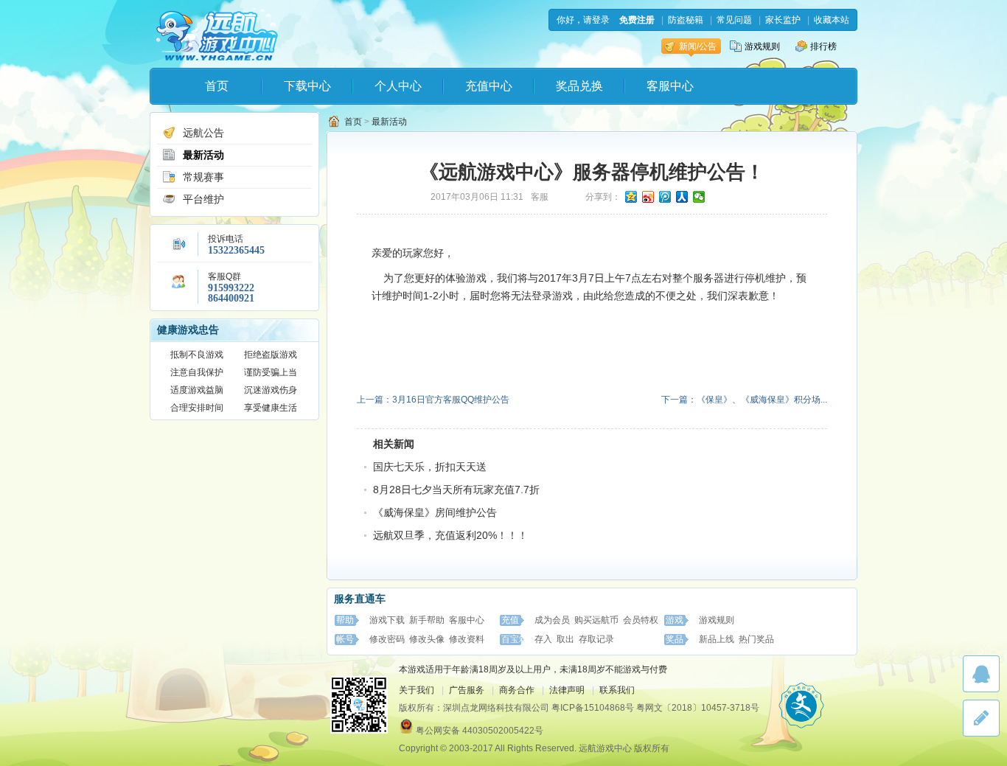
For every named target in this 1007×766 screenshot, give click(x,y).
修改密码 (387, 639)
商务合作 (516, 690)
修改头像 (427, 639)
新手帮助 (427, 620)
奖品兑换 (579, 86)
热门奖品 (756, 639)
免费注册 (637, 20)
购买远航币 (596, 620)
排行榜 (823, 46)
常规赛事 (203, 177)
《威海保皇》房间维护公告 (435, 512)
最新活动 (203, 155)
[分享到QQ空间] (631, 197)
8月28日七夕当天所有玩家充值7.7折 (456, 489)
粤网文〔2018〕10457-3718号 (697, 708)
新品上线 (716, 639)
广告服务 (466, 690)
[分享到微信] (699, 197)
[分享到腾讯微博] (665, 197)
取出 (565, 639)
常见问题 (734, 20)
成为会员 (552, 620)
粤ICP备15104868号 (592, 708)
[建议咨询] (981, 718)
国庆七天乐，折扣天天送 (430, 467)
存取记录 (596, 639)
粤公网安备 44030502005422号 (479, 730)
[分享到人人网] (682, 197)
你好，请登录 (583, 20)
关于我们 (416, 690)
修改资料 (466, 639)
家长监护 (783, 20)
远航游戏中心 (217, 34)
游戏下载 (387, 620)
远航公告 (203, 133)
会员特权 (640, 620)
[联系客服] (981, 673)
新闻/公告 (698, 46)
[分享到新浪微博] (648, 197)
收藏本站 (831, 20)
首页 (217, 86)
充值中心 (488, 86)
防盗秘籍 (685, 20)
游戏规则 (762, 46)
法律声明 (567, 690)
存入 (543, 639)
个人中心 (398, 86)
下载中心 (307, 86)
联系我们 (617, 690)
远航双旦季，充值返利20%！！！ (450, 535)
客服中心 (670, 86)
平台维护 (203, 199)
